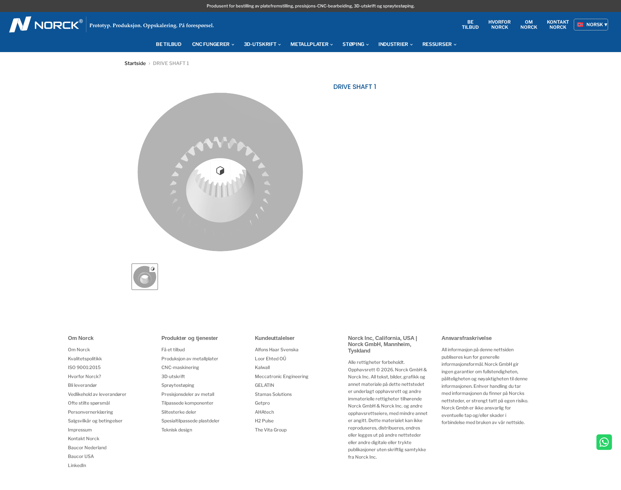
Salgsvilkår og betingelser (95, 420)
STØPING (354, 44)
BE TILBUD (168, 44)
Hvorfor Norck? (84, 376)
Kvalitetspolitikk (85, 358)
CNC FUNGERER (211, 44)
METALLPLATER (309, 44)
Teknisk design (176, 429)
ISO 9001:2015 (84, 367)
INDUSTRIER (393, 44)
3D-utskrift (173, 376)
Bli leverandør (82, 385)
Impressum (80, 429)
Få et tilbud (173, 349)
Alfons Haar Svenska (277, 349)
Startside (135, 63)
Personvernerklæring (90, 412)
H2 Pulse (264, 420)
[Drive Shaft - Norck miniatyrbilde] (145, 276)
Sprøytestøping (177, 385)
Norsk (594, 24)
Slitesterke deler (178, 412)
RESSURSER (437, 44)
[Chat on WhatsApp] (604, 442)
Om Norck (79, 349)
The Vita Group (271, 429)
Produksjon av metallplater (189, 358)
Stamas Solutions (273, 394)
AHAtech (264, 412)
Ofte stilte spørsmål (89, 403)
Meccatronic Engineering (282, 376)
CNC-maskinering (180, 367)
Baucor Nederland (87, 447)
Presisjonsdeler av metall (187, 394)
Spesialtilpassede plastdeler (190, 420)
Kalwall (262, 367)
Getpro (262, 403)
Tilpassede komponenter (187, 403)
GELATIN (264, 385)
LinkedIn (77, 465)
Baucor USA (81, 456)
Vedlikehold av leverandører (97, 394)
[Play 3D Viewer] (220, 170)
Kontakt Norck (83, 438)
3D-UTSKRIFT (260, 44)
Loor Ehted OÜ (270, 358)
